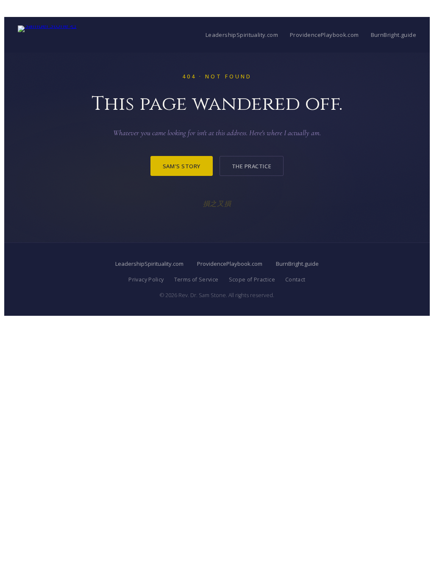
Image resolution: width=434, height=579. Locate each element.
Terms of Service (196, 279)
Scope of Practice (252, 279)
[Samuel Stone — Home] (47, 34)
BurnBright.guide (393, 35)
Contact (295, 279)
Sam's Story (181, 166)
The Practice (251, 166)
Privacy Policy (146, 279)
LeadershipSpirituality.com (242, 35)
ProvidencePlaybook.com (324, 35)
